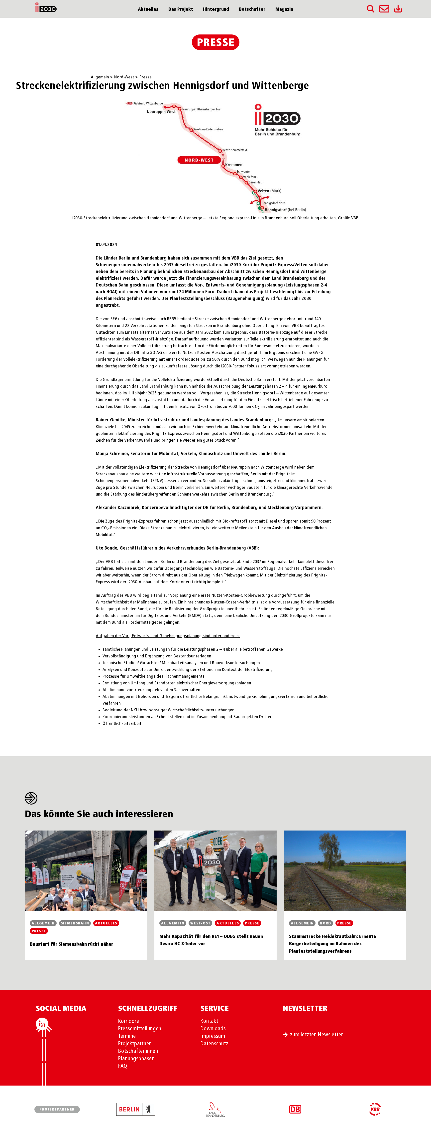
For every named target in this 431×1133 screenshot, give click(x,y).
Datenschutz (214, 1044)
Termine (127, 1036)
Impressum (213, 1036)
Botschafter (252, 9)
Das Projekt (180, 9)
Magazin (284, 9)
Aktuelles (148, 9)
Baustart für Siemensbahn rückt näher (71, 944)
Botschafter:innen (138, 1051)
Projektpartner (134, 1044)
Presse (215, 43)
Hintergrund (216, 9)
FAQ (122, 1066)
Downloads (213, 1029)
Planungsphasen (136, 1059)
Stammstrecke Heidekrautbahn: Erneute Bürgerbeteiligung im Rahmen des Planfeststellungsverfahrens (332, 944)
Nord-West (124, 77)
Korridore (128, 1021)
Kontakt (209, 1021)
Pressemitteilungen (139, 1029)
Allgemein (100, 77)
